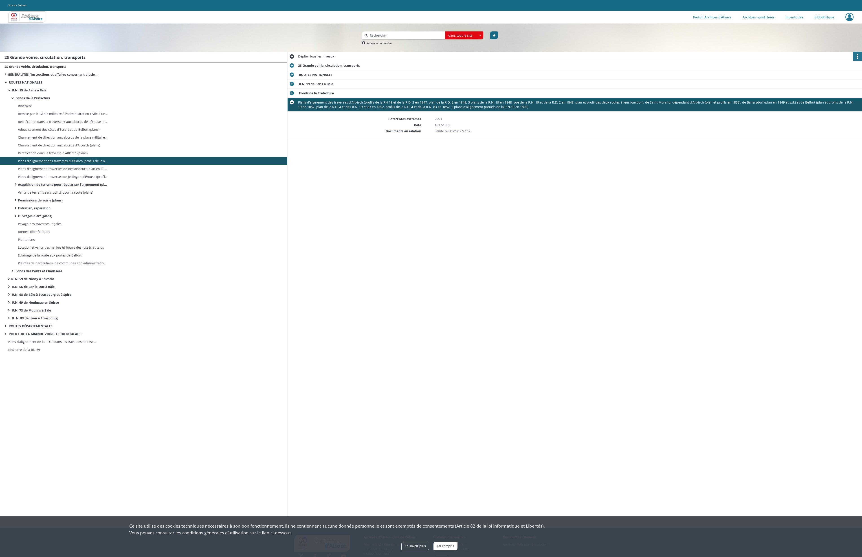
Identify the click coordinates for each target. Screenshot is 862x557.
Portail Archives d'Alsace (712, 17)
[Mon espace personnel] (849, 17)
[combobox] (464, 35)
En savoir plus (415, 546)
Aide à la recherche (379, 43)
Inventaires (794, 17)
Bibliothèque (824, 17)
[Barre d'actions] (857, 56)
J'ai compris (445, 546)
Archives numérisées (758, 17)
